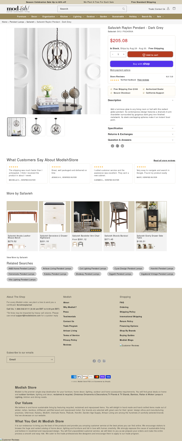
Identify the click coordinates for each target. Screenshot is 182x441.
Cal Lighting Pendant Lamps (93, 268)
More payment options (120, 70)
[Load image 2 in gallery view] (36, 127)
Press (66, 311)
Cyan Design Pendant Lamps (128, 268)
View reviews (143, 80)
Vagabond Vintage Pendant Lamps (157, 273)
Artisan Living (70, 330)
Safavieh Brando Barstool (116, 236)
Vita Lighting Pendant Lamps (22, 279)
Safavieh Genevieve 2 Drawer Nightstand (53, 237)
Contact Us (160, 9)
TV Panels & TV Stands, (119, 394)
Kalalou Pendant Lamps (55, 273)
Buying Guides (127, 335)
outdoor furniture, (27, 394)
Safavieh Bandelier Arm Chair (86, 236)
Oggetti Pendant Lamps (120, 273)
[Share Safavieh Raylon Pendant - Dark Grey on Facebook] (111, 146)
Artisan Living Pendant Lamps (57, 268)
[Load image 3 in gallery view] (56, 127)
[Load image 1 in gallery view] (16, 127)
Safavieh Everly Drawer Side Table (150, 237)
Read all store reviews (164, 160)
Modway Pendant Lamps (87, 273)
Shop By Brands (128, 330)
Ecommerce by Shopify (102, 381)
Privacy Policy (70, 340)
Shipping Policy (127, 311)
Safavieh (112, 31)
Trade (151, 9)
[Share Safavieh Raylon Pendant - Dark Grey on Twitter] (116, 146)
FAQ (122, 302)
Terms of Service (71, 335)
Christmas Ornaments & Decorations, (91, 394)
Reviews (67, 344)
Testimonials (69, 316)
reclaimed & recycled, (63, 394)
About (66, 302)
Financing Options (129, 326)
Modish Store (82, 381)
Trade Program (70, 326)
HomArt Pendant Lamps (162, 268)
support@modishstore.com (28, 315)
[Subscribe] (51, 359)
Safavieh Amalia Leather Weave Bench (19, 237)
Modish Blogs (126, 340)
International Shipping (131, 316)
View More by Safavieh (17, 257)
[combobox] (92, 9)
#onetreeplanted (24, 304)
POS (89, 381)
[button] (174, 8)
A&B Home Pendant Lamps (22, 268)
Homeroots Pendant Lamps (22, 273)
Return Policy (126, 321)
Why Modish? (70, 307)
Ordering (124, 307)
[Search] (124, 9)
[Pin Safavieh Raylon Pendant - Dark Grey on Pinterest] (121, 146)
